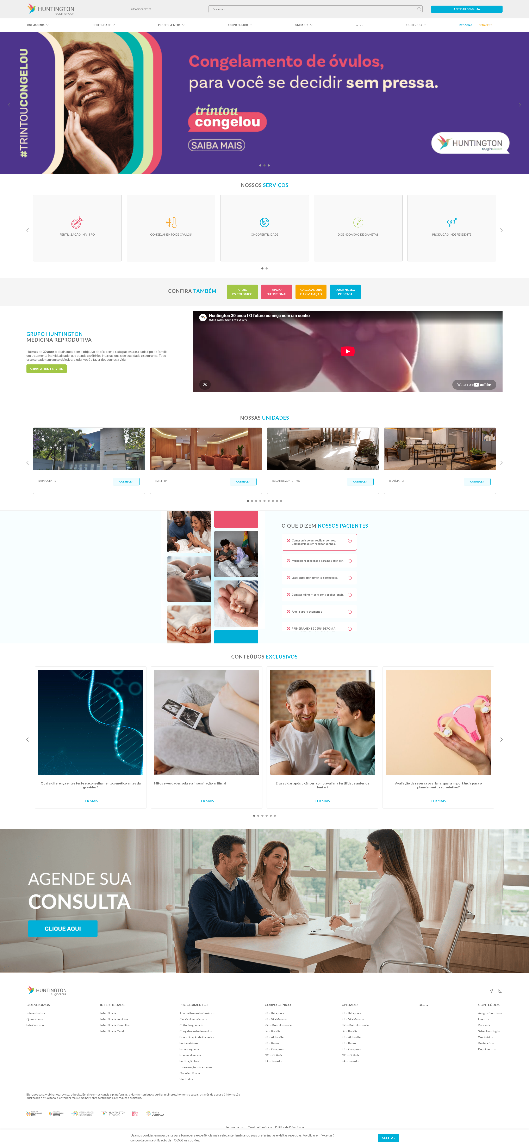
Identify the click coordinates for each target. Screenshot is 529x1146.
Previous (9, 105)
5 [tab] (264, 501)
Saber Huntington (489, 1031)
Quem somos (35, 24)
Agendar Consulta (467, 9)
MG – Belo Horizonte (278, 1025)
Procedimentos (169, 24)
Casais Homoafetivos (193, 1019)
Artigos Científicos (490, 1013)
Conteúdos (414, 24)
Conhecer (126, 481)
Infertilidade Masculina (115, 1025)
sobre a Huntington (46, 369)
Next (520, 105)
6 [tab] (269, 501)
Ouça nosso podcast (345, 292)
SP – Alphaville (274, 1037)
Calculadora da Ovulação (311, 292)
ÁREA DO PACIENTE (141, 9)
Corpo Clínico (238, 24)
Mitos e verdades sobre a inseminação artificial (190, 783)
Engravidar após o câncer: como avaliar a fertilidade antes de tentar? (322, 785)
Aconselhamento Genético (197, 1013)
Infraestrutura (35, 1013)
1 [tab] (260, 165)
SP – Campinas (274, 1049)
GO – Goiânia (273, 1055)
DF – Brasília (272, 1031)
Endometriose (189, 1043)
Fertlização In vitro (191, 1061)
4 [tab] (260, 501)
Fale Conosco (35, 1025)
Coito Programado (191, 1025)
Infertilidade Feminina (114, 1019)
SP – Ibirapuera (274, 1013)
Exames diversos (190, 1055)
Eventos (483, 1019)
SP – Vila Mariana (276, 1019)
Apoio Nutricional (277, 292)
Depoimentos (487, 1049)
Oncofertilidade (190, 1073)
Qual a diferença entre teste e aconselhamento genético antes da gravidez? (91, 785)
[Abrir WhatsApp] (518, 1135)
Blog (359, 25)
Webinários (485, 1037)
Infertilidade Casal (112, 1031)
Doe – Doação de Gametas (197, 1037)
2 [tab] (264, 165)
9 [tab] (281, 501)
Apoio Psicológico (242, 292)
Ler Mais (90, 801)
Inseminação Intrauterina (196, 1067)
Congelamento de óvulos (196, 1031)
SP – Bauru (272, 1043)
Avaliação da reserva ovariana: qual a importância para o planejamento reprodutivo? (438, 785)
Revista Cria (486, 1043)
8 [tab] (277, 501)
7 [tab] (273, 501)
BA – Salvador (273, 1061)
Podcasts (484, 1025)
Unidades (301, 24)
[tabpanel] (264, 103)
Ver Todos (186, 1079)
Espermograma (189, 1049)
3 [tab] (269, 165)
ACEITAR (389, 1138)
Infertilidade (101, 24)
